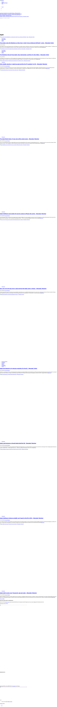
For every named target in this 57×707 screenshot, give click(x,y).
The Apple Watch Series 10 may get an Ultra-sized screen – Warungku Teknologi (19, 139)
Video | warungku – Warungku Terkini (5, 15)
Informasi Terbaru (4, 361)
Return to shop (10, 701)
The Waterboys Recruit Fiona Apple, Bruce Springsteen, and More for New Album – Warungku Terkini (24, 54)
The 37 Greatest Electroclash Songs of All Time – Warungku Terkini (10, 14)
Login (2, 6)
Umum (3, 366)
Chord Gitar (3, 38)
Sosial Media (4, 365)
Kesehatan (3, 362)
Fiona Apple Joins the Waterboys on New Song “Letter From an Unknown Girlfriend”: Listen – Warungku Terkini (27, 43)
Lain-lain (3, 363)
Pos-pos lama (2, 598)
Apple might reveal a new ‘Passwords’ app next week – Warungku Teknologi (18, 593)
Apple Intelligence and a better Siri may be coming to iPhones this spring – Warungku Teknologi (23, 213)
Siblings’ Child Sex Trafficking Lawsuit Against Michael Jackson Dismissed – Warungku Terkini (14, 16)
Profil (3, 52)
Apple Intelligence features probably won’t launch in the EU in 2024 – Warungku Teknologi (21, 518)
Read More (44, 47)
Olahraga (3, 364)
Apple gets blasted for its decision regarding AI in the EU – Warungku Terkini (18, 368)
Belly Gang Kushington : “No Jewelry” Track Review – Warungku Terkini (11, 13)
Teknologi (3, 62)
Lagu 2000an (4, 39)
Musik (3, 40)
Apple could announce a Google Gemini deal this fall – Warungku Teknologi (18, 443)
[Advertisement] (28, 27)
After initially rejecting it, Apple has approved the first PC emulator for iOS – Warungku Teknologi (23, 64)
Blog (2, 3)
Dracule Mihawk (7, 140)
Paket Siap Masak (4, 2)
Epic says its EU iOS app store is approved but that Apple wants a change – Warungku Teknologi (23, 288)
